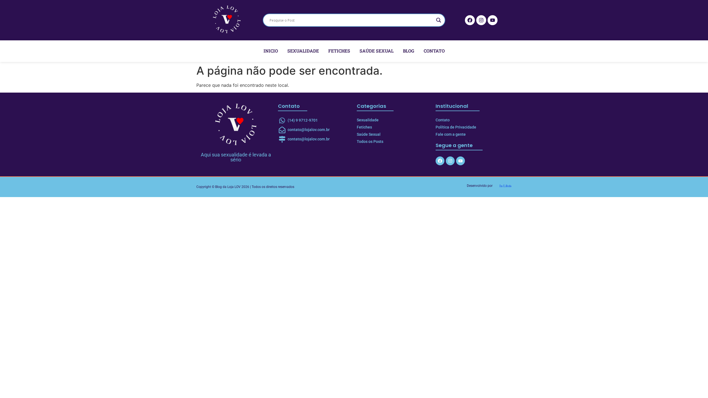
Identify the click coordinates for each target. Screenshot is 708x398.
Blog (408, 51)
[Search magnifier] (438, 20)
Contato (434, 51)
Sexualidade (303, 51)
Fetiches (339, 51)
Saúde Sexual (377, 51)
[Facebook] (470, 20)
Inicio (271, 51)
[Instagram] (481, 20)
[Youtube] (493, 20)
